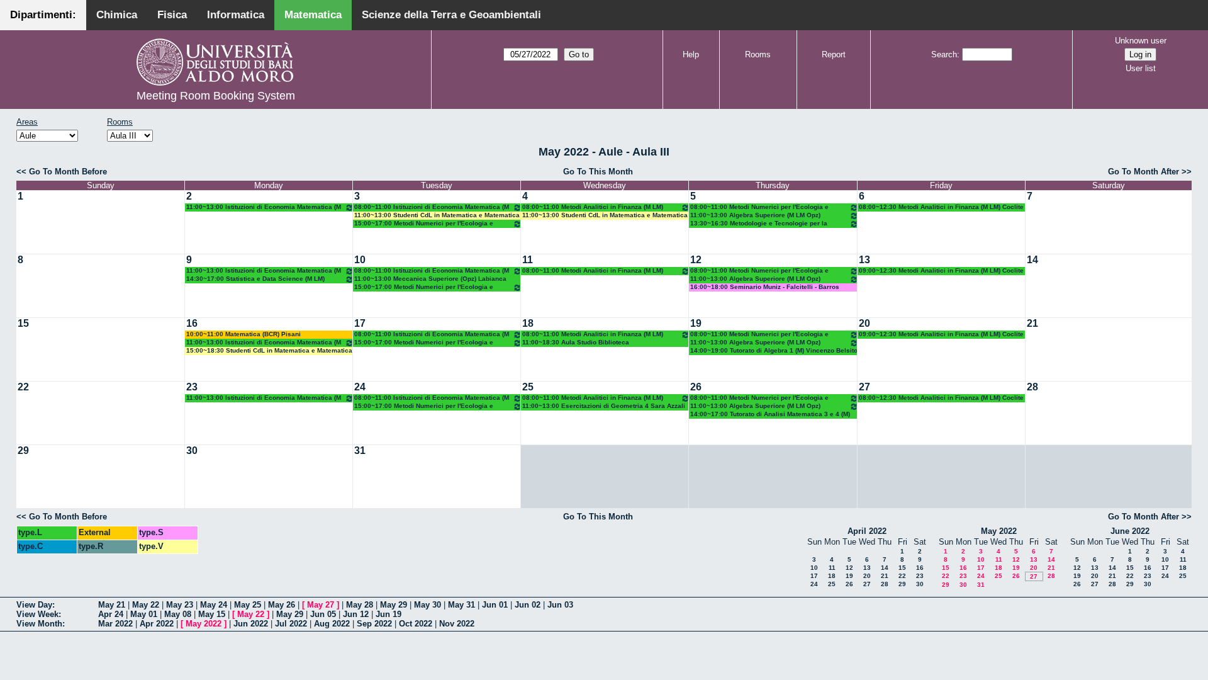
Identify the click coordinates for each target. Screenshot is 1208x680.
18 (528, 323)
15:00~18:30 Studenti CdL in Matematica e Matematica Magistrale (269, 351)
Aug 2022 (332, 623)
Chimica (116, 15)
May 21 (111, 604)
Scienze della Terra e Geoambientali (451, 15)
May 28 (359, 604)
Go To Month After (1143, 171)
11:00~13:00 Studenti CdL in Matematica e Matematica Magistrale (437, 216)
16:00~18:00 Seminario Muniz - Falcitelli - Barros (764, 286)
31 (360, 450)
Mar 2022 (115, 623)
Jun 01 (495, 604)
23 (192, 387)
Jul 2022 (291, 623)
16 (192, 323)
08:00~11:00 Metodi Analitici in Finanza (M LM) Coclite (592, 207)
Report (834, 54)
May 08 (177, 614)
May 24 (213, 604)
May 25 (247, 604)
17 (360, 323)
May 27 (320, 604)
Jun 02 (527, 604)
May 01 (143, 614)
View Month (39, 623)
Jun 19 (388, 614)
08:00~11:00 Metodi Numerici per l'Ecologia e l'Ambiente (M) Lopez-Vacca (759, 207)
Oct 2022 (415, 623)
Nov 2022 (456, 623)
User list (1141, 68)
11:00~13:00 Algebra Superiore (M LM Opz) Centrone (755, 216)
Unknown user (1140, 40)
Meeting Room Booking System (216, 95)
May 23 (179, 604)
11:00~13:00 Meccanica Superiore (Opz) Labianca (430, 278)
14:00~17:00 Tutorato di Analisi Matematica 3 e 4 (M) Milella (770, 415)
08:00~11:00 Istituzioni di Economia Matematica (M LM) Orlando (431, 207)
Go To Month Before (68, 171)
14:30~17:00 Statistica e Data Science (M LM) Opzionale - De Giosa (255, 279)
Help (691, 54)
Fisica (172, 15)
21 (1032, 323)
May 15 (211, 614)
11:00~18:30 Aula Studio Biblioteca (575, 342)
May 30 (427, 604)
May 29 (393, 604)
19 (696, 323)
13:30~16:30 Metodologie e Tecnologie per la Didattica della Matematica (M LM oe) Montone (760, 224)
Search (944, 54)
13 (864, 259)
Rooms (758, 54)
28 (1032, 387)
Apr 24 (110, 614)
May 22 (145, 604)
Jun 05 (323, 614)
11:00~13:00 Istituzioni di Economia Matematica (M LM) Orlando (263, 207)
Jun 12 (356, 614)
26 (696, 387)
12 (696, 259)
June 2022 (1129, 531)
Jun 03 (560, 604)
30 (192, 450)
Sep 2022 (374, 623)
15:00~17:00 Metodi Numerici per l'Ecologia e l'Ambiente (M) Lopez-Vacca (423, 224)
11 (527, 259)
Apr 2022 (157, 623)
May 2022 (999, 531)
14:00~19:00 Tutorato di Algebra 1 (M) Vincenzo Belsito (774, 350)
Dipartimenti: (43, 15)
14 (1032, 259)
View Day (34, 604)
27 (864, 387)
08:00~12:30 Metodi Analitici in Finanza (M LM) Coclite (941, 206)
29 (23, 450)
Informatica (235, 15)
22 (23, 387)
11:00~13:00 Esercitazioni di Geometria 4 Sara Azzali (603, 405)
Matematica (313, 15)
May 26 (281, 604)
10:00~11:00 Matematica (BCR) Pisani (243, 334)
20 (864, 323)
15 (23, 323)
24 (360, 387)
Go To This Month (598, 171)
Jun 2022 (250, 623)
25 (528, 387)
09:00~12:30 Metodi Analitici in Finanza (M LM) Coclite (941, 270)
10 (360, 259)
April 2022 (866, 531)
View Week (37, 614)
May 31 (461, 604)
